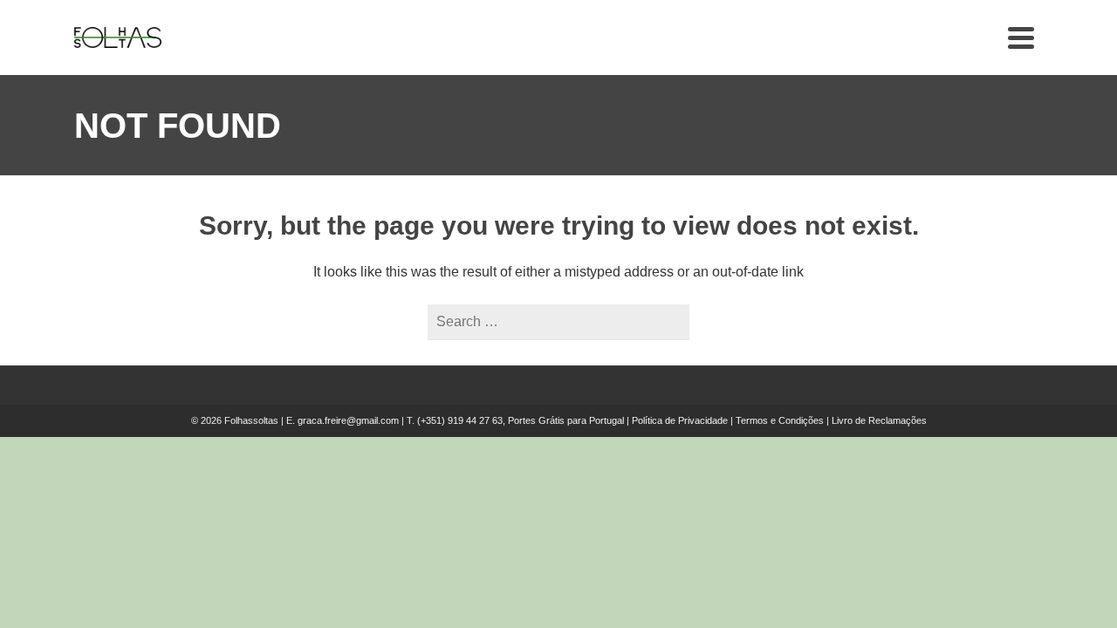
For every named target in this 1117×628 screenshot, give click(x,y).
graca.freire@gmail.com (348, 420)
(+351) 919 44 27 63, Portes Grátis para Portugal (522, 420)
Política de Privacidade (680, 420)
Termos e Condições (780, 420)
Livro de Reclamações (879, 420)
